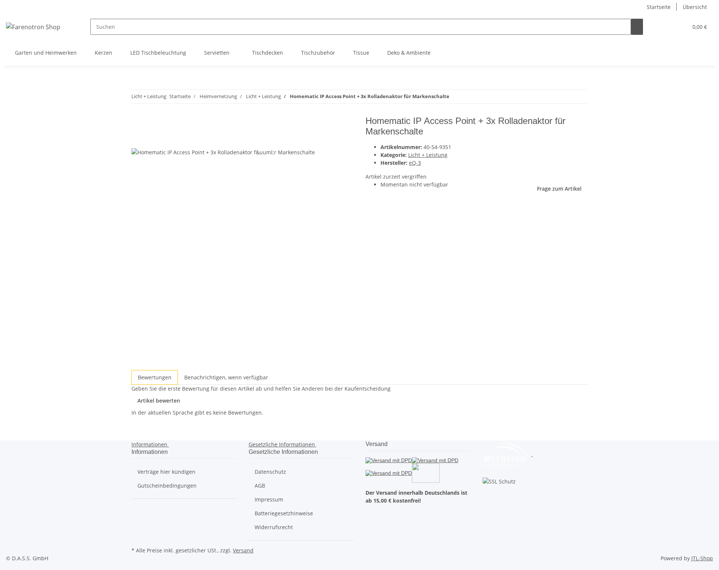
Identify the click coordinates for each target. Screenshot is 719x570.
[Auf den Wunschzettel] (151, 140)
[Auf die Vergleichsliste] (137, 140)
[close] (137, 124)
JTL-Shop (702, 558)
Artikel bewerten (158, 400)
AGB (260, 485)
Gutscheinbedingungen (167, 485)
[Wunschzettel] (679, 27)
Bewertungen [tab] (155, 377)
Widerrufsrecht (274, 527)
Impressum (269, 499)
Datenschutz (270, 471)
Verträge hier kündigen (166, 471)
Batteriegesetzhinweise (284, 513)
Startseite (659, 6)
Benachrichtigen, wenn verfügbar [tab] (226, 377)
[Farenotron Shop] (33, 26)
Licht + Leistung (428, 154)
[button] (667, 27)
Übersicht (695, 6)
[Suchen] (637, 27)
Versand (243, 550)
